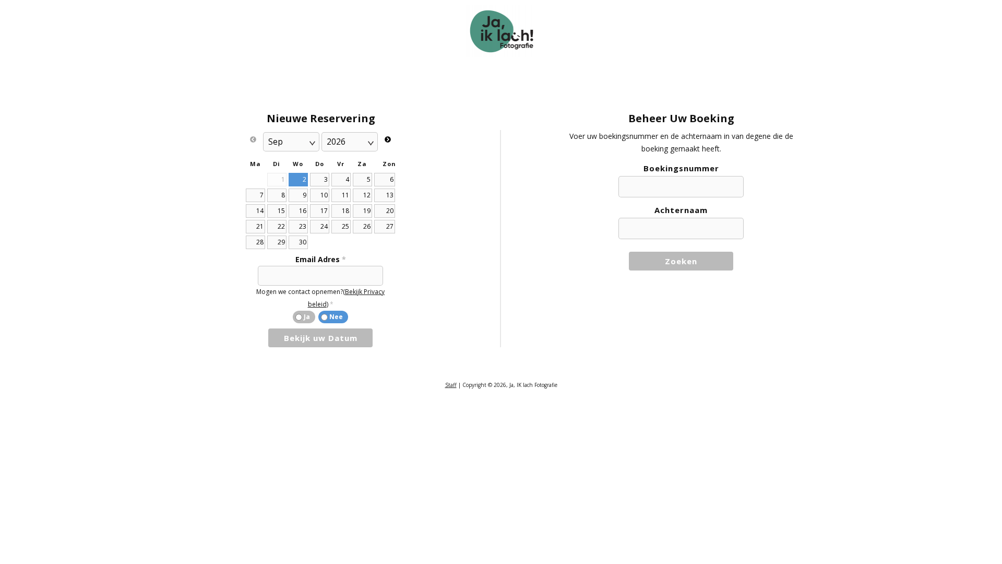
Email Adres (320, 259)
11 (345, 195)
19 (367, 210)
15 (281, 210)
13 (389, 195)
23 (302, 226)
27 (389, 226)
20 (389, 210)
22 (281, 226)
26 (367, 226)
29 (281, 242)
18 (345, 210)
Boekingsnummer (681, 168)
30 (302, 242)
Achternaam (681, 210)
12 (367, 195)
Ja (307, 316)
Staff (451, 385)
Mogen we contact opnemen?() (320, 298)
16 (302, 210)
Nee (336, 316)
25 (345, 226)
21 (260, 226)
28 (260, 242)
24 (324, 226)
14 (260, 210)
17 (324, 210)
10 (324, 195)
